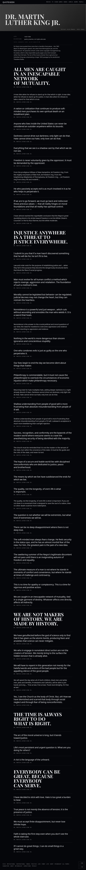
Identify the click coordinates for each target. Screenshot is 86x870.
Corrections (27, 866)
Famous (28, 864)
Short (51, 864)
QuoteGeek (9, 2)
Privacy (34, 866)
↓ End (81, 863)
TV (52, 2)
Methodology (18, 866)
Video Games (59, 2)
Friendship (58, 864)
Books (65, 2)
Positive (34, 864)
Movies (48, 2)
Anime (76, 2)
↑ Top (81, 867)
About (12, 866)
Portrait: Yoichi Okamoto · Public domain (72, 29)
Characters (6, 866)
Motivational (11, 864)
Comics (71, 2)
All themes (65, 864)
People (81, 2)
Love (39, 864)
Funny (43, 864)
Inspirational (20, 864)
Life (47, 864)
